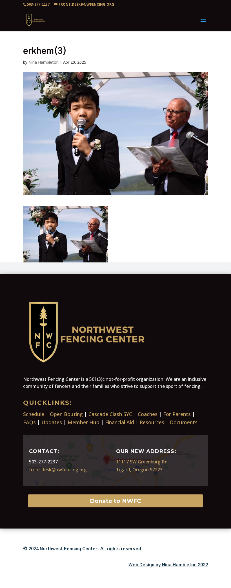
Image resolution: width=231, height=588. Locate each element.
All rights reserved (120, 549)
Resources (152, 422)
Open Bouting (66, 414)
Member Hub (83, 422)
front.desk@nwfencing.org (58, 470)
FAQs (29, 422)
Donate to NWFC (115, 501)
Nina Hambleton (43, 62)
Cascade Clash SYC (110, 414)
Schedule (33, 414)
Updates (51, 422)
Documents (183, 422)
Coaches (147, 414)
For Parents (177, 414)
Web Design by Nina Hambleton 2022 (168, 565)
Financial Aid (119, 422)
